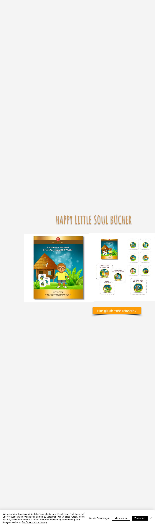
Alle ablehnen (120, 518)
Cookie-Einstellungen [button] (99, 518)
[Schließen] (151, 518)
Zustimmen (139, 518)
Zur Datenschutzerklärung (34, 522)
